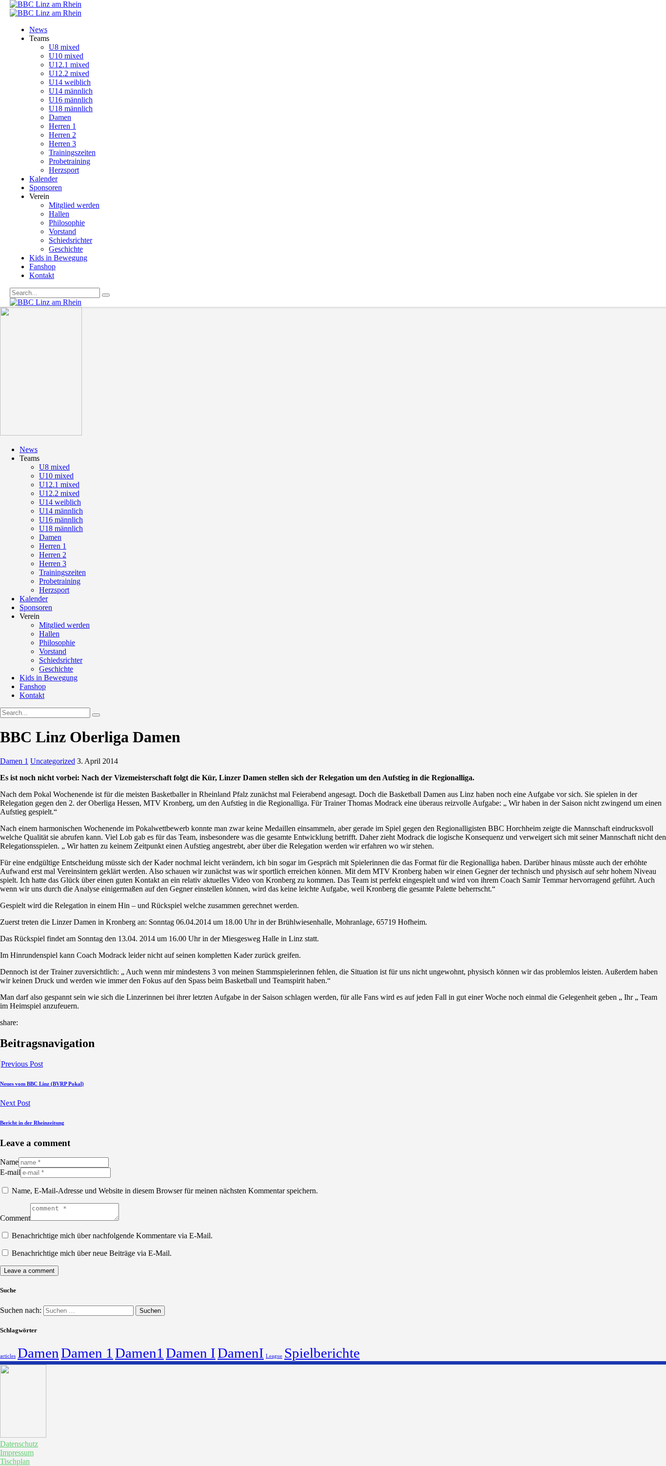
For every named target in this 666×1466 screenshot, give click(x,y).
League (274, 1356)
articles (8, 1356)
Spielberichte (322, 1353)
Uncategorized (52, 761)
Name (9, 1162)
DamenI (240, 1353)
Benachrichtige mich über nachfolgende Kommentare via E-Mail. (112, 1235)
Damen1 (139, 1353)
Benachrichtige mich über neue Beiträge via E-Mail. (92, 1253)
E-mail (10, 1172)
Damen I (190, 1353)
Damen (38, 1353)
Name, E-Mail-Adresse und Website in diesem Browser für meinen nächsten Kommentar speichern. (165, 1191)
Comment (15, 1218)
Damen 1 (14, 761)
